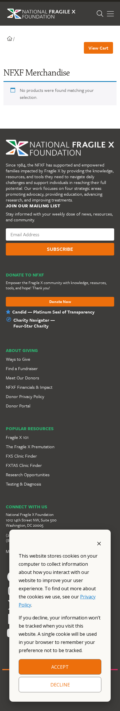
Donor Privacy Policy (25, 396)
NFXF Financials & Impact (29, 387)
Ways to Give (18, 359)
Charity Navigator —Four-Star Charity (34, 323)
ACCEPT (60, 667)
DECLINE (60, 685)
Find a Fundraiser (22, 368)
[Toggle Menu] (110, 14)
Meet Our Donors (22, 377)
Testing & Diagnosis (23, 484)
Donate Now (60, 301)
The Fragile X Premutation (30, 446)
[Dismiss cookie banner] (99, 543)
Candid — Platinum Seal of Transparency (53, 312)
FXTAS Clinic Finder (24, 465)
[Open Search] (100, 13)
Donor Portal (18, 405)
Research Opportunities (28, 474)
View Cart (98, 48)
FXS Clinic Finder (21, 456)
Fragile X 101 (17, 437)
